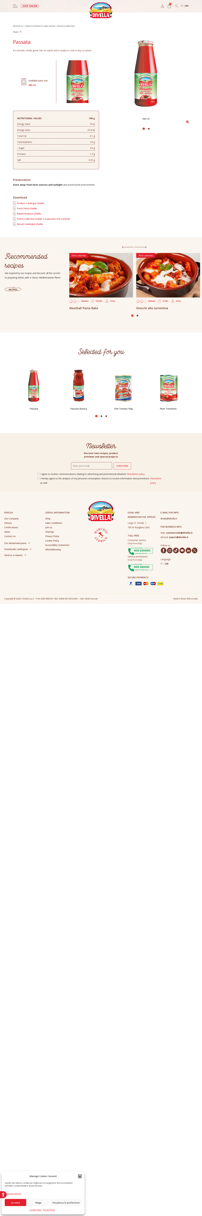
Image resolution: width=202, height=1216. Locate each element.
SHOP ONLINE (29, 5)
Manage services (13, 1193)
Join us (48, 527)
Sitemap (49, 531)
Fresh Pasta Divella (27, 208)
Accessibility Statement (57, 545)
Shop (47, 518)
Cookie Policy (36, 1210)
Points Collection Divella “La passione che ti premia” (44, 218)
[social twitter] (194, 550)
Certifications (11, 527)
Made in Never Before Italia (185, 598)
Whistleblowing (53, 549)
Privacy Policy (49, 1210)
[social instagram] (169, 550)
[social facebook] (163, 550)
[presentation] (128, 247)
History (8, 522)
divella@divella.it (168, 518)
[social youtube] (182, 550)
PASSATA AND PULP (66, 26)
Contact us (10, 536)
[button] (79, 1176)
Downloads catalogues (16, 549)
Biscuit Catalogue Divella (30, 224)
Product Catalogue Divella (30, 203)
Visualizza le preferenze (66, 1202)
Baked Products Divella (29, 213)
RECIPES (13, 289)
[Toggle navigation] (15, 6)
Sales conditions (53, 522)
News (7, 531)
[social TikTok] (176, 550)
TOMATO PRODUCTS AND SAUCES (40, 26)
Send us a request (13, 555)
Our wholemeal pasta (15, 543)
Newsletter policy (136, 474)
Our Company (11, 518)
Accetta (15, 1202)
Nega (38, 1202)
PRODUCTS (18, 26)
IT (182, 5)
